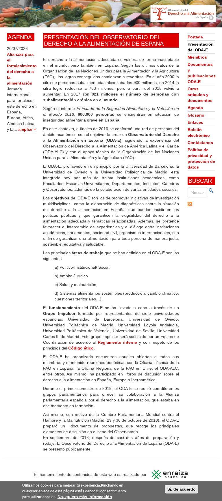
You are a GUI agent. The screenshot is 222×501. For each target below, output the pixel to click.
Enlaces (195, 122)
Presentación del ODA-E (201, 47)
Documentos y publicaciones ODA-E (201, 73)
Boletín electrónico (199, 132)
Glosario (196, 115)
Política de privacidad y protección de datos (201, 158)
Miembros (197, 57)
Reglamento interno (118, 342)
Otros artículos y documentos (200, 95)
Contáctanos (200, 142)
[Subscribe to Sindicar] (201, 204)
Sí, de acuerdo (181, 489)
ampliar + (27, 129)
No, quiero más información (85, 496)
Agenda (195, 107)
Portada (195, 37)
